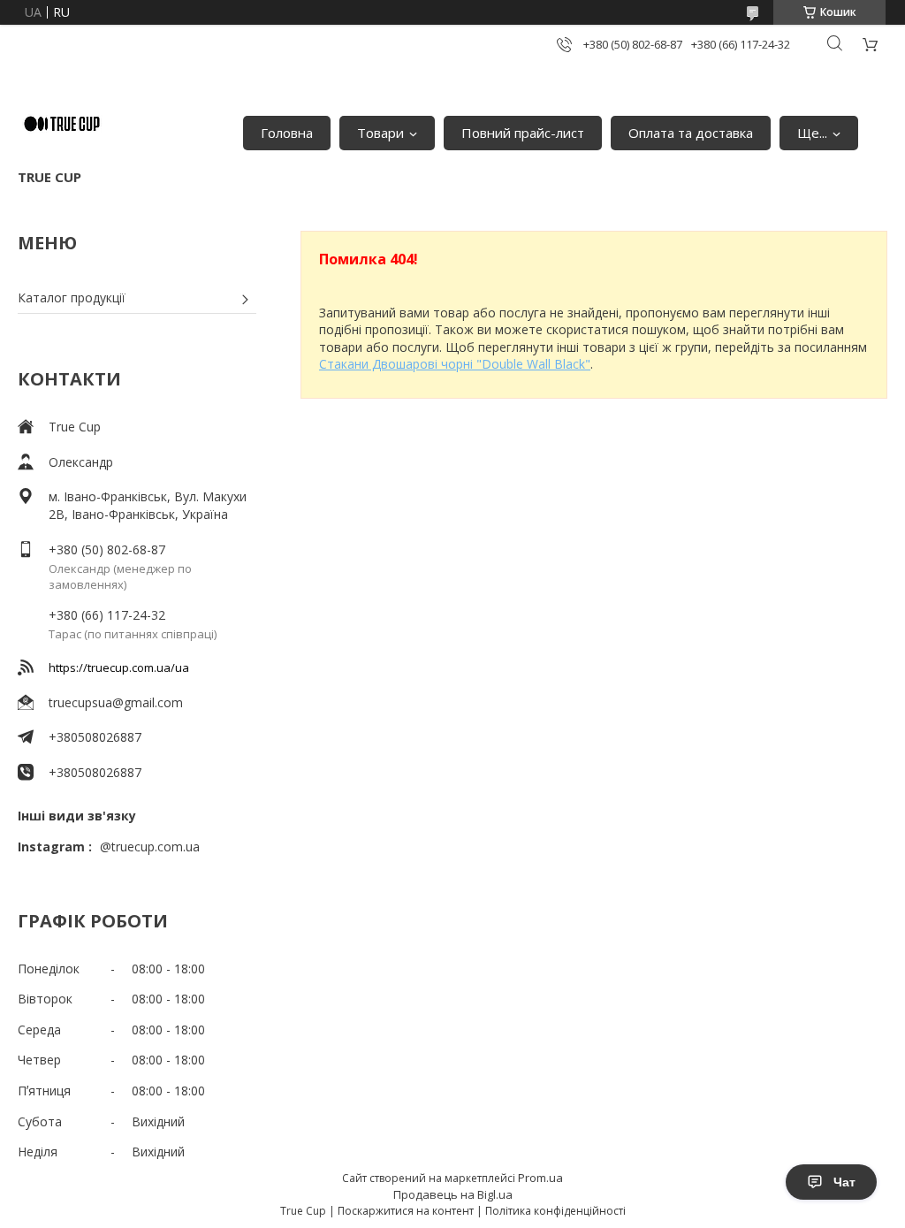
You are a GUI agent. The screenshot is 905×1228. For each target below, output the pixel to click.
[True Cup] (62, 124)
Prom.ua (540, 1178)
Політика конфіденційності (555, 1210)
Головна (287, 132)
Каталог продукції (71, 297)
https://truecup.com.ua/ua (119, 667)
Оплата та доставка (690, 132)
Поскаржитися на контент (406, 1210)
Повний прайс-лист (522, 132)
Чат (844, 1182)
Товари (380, 132)
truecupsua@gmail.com (116, 702)
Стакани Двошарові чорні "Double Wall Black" (454, 363)
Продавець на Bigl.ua (453, 1194)
